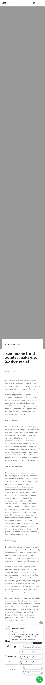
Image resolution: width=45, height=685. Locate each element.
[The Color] (4, 3)
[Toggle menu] (10, 3)
